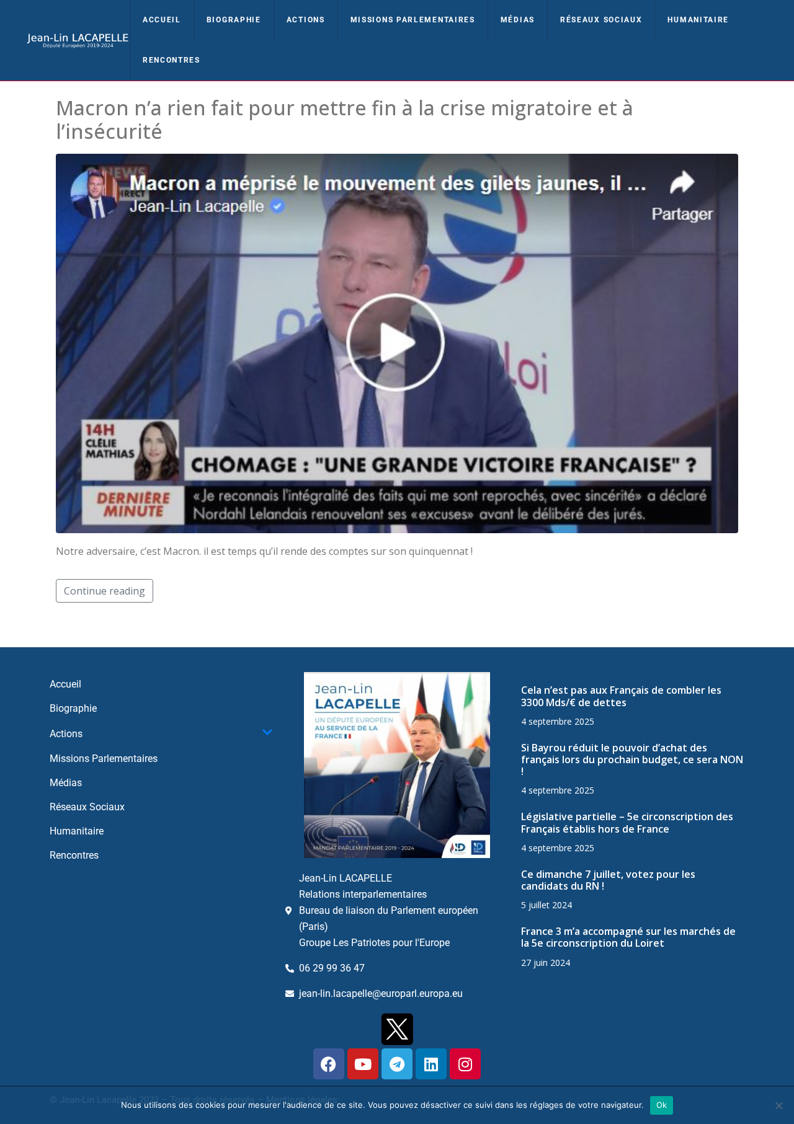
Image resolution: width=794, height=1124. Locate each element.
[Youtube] (362, 1063)
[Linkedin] (431, 1063)
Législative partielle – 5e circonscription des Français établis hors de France (627, 822)
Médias (518, 19)
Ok (661, 1105)
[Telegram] (397, 1063)
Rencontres (171, 60)
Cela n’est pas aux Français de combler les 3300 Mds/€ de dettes (621, 696)
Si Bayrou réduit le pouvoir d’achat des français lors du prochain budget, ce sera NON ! (632, 759)
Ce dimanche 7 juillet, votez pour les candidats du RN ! (608, 880)
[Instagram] (465, 1063)
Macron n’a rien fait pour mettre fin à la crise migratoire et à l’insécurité (344, 119)
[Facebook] (328, 1063)
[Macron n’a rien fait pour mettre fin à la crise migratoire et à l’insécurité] (397, 342)
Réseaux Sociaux (601, 19)
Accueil (162, 19)
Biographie (234, 19)
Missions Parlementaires (412, 19)
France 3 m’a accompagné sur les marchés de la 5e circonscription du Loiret (628, 937)
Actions (306, 19)
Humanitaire (698, 19)
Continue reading (104, 591)
